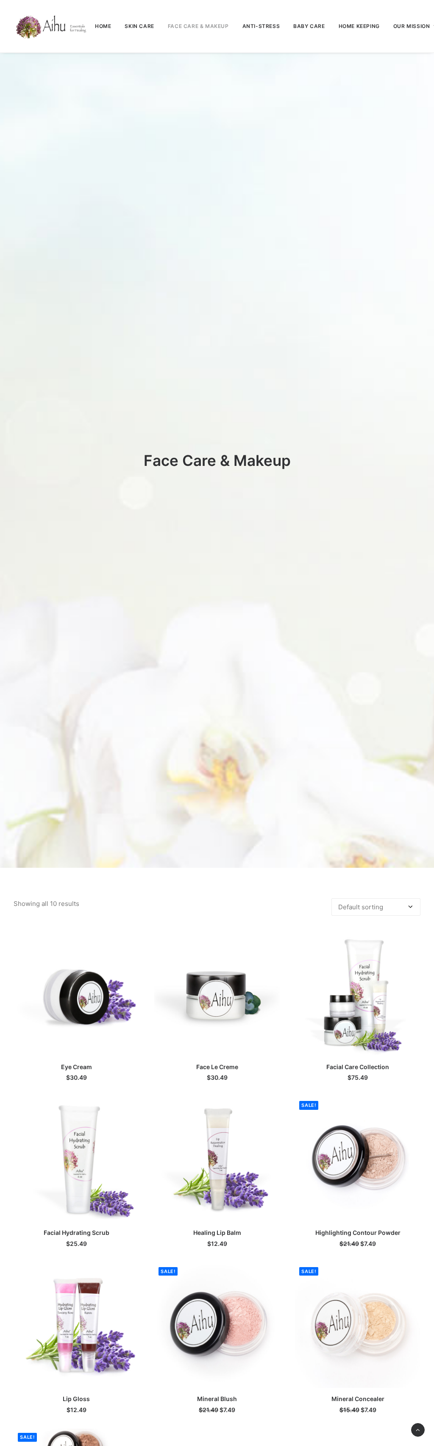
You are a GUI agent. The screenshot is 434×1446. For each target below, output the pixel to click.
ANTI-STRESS (261, 26)
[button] (76, 993)
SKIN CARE (139, 26)
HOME (103, 26)
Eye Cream (76, 1066)
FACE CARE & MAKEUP (198, 26)
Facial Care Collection (357, 1066)
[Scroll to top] (418, 1429)
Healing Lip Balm (217, 1232)
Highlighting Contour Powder (358, 1232)
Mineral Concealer (357, 1398)
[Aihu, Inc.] (51, 26)
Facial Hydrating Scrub (76, 1232)
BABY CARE (309, 26)
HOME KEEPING (359, 26)
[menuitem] (103, 26)
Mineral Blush (217, 1398)
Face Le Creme (217, 1066)
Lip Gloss (76, 1398)
